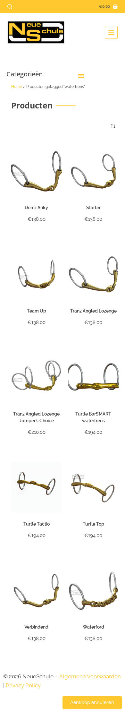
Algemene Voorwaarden (90, 676)
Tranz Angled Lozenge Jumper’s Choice (36, 417)
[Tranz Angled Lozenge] (93, 274)
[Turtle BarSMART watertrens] (93, 377)
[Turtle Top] (93, 487)
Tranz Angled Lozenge (93, 310)
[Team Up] (36, 274)
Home (16, 86)
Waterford (93, 627)
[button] (81, 76)
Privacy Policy (24, 685)
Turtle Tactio (36, 524)
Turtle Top (93, 524)
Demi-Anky (36, 207)
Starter (93, 207)
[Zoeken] (9, 6)
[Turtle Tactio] (36, 487)
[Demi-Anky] (36, 171)
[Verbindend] (36, 590)
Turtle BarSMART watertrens (93, 417)
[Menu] (111, 32)
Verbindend (36, 627)
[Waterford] (93, 590)
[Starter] (93, 171)
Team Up (36, 310)
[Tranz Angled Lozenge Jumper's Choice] (36, 377)
